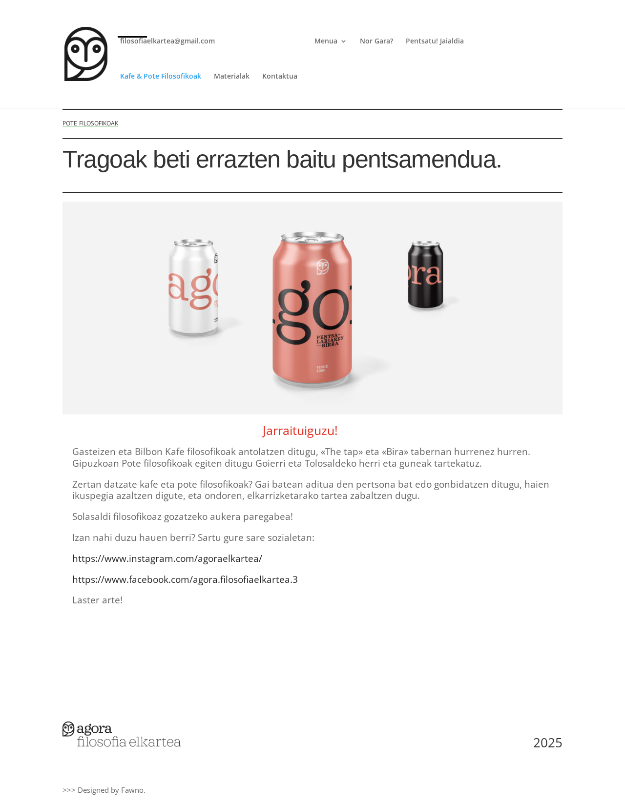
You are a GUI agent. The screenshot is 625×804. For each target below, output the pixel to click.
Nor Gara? (376, 41)
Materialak (232, 77)
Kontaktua (279, 77)
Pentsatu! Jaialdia (435, 41)
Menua (325, 41)
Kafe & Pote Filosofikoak (160, 77)
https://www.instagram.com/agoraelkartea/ (167, 558)
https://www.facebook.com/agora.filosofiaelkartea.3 (185, 579)
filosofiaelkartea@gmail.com (167, 41)
